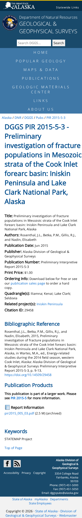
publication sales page (28, 283)
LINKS (41, 100)
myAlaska (41, 499)
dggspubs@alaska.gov (64, 493)
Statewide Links (67, 7)
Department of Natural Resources (48, 17)
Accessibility (11, 473)
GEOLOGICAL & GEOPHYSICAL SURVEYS (48, 27)
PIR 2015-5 (19, 398)
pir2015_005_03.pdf (19, 413)
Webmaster (68, 515)
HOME (41, 52)
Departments (59, 499)
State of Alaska (22, 499)
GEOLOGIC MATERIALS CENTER (41, 89)
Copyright (39, 473)
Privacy (26, 473)
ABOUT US (41, 109)
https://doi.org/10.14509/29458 (28, 375)
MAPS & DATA (41, 69)
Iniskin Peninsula (50, 304)
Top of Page (13, 448)
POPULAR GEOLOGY (41, 60)
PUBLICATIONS (41, 78)
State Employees (40, 503)
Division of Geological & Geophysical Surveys (40, 513)
